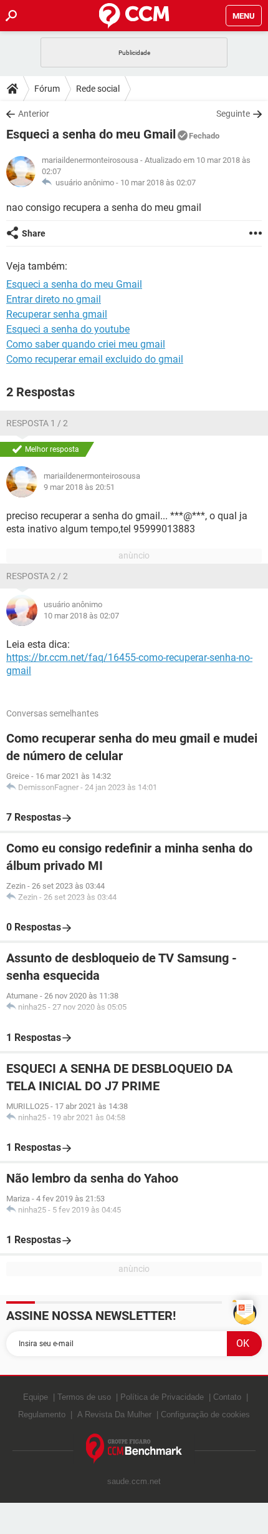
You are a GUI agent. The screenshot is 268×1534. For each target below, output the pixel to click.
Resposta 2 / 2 (37, 576)
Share (33, 233)
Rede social (98, 89)
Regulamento (41, 1414)
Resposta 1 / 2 (37, 423)
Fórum (47, 89)
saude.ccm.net (134, 1481)
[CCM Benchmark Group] (134, 1449)
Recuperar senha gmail (56, 314)
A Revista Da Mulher (114, 1414)
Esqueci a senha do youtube (68, 329)
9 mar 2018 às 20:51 (79, 487)
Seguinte (233, 114)
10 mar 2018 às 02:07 (158, 182)
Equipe (35, 1397)
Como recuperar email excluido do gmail (94, 359)
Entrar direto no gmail (53, 299)
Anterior (33, 114)
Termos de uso (84, 1397)
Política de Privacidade (162, 1397)
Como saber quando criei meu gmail (85, 344)
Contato (227, 1397)
